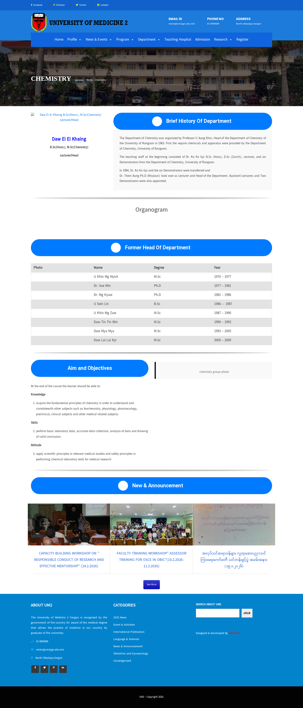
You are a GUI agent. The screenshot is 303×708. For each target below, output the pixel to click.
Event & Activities (124, 624)
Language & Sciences (126, 639)
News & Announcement (128, 646)
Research (221, 40)
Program (122, 40)
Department (147, 40)
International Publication (128, 632)
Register (242, 40)
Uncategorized (122, 661)
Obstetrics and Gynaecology (130, 653)
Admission (202, 40)
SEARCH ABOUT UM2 (208, 604)
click (246, 613)
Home (59, 40)
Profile (72, 40)
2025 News (120, 617)
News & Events (96, 40)
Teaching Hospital (177, 40)
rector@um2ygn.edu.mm (182, 24)
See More (151, 585)
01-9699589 (213, 24)
